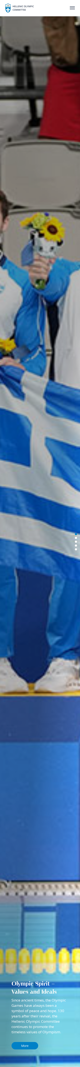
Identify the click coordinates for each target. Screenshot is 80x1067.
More (25, 1046)
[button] (76, 549)
